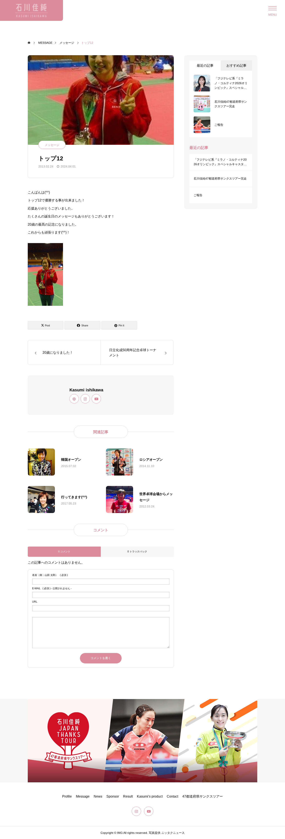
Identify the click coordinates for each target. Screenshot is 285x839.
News (98, 796)
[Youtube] (96, 398)
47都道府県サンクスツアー (202, 796)
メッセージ (52, 145)
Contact (172, 796)
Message (83, 796)
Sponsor (112, 796)
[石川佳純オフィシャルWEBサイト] (31, 10)
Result (128, 796)
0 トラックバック (137, 551)
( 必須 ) (50, 575)
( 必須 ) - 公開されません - (52, 588)
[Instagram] (85, 398)
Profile (67, 796)
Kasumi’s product (150, 796)
